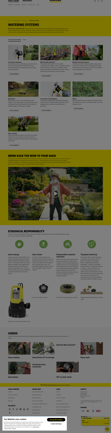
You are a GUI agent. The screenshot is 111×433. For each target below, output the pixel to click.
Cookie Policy (35, 427)
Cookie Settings (56, 424)
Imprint (14, 428)
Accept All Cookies (56, 420)
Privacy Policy (7, 428)
